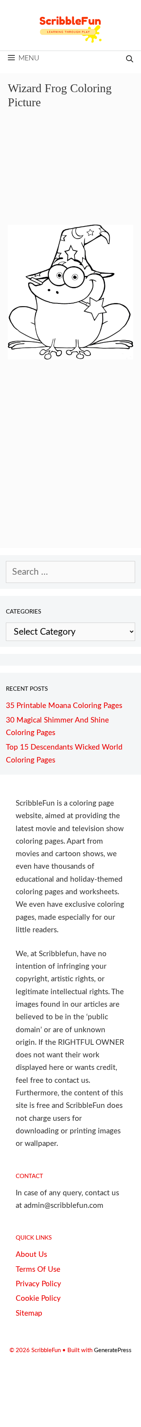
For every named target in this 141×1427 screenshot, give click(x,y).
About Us (31, 1254)
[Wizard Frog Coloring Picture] (70, 356)
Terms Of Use (38, 1269)
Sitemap (29, 1313)
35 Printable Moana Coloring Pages (64, 706)
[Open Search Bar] (129, 59)
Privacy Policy (38, 1284)
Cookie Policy (38, 1298)
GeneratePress (113, 1350)
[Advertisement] (70, 172)
